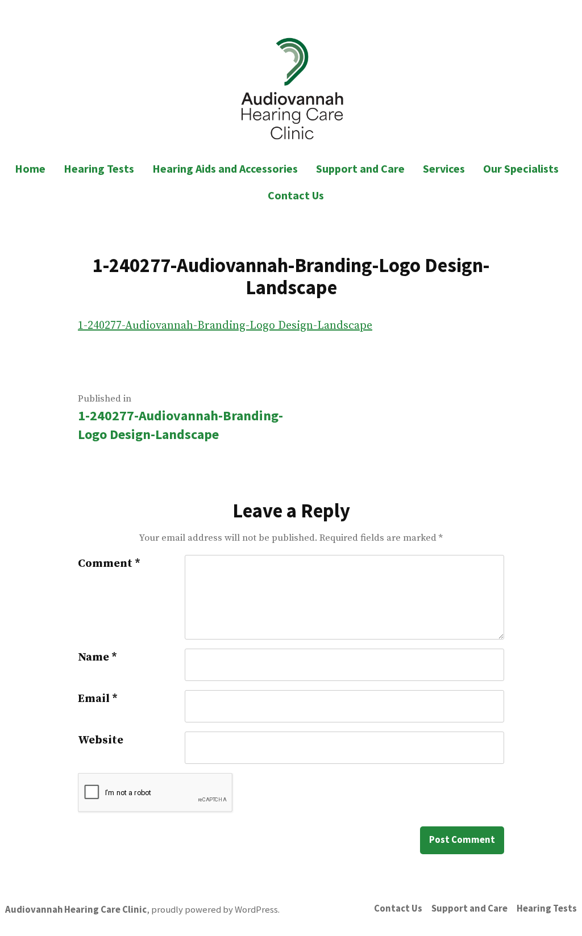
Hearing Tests (99, 168)
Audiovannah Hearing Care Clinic (76, 910)
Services (444, 168)
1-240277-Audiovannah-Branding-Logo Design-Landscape (225, 326)
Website (100, 740)
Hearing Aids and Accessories (225, 168)
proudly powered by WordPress (214, 910)
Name (97, 657)
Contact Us (296, 195)
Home (30, 168)
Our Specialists (521, 168)
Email (98, 699)
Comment (109, 564)
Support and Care (360, 168)
